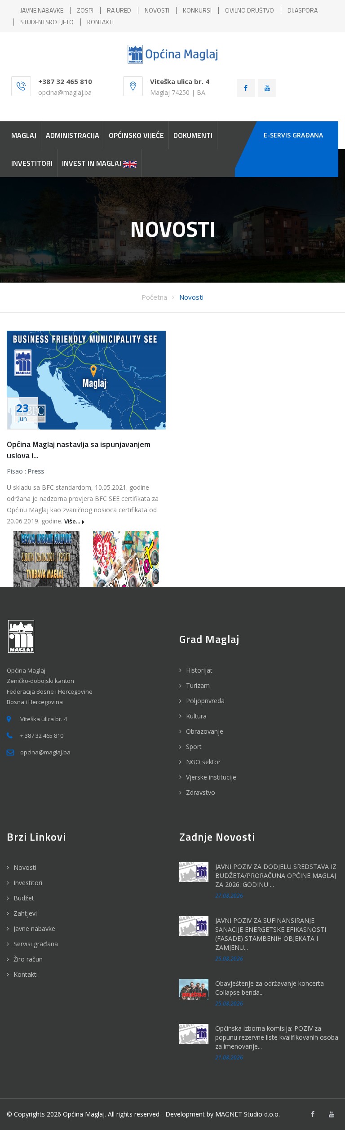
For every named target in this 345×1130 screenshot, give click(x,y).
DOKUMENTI (192, 135)
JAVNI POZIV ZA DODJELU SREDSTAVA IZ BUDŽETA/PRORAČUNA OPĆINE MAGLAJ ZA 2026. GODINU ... (275, 875)
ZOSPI (85, 10)
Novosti (191, 296)
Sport (194, 746)
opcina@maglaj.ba (65, 92)
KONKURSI (197, 10)
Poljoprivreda (205, 700)
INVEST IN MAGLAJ (92, 163)
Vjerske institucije (211, 777)
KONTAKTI (100, 22)
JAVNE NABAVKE (41, 10)
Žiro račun (28, 959)
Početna (154, 296)
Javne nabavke (34, 928)
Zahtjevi (25, 913)
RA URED (119, 10)
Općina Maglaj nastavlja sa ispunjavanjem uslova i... (78, 449)
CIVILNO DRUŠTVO (249, 10)
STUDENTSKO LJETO (47, 22)
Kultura (196, 716)
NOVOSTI (157, 10)
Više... (72, 521)
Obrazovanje (204, 731)
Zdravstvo (200, 792)
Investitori (27, 882)
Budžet (23, 898)
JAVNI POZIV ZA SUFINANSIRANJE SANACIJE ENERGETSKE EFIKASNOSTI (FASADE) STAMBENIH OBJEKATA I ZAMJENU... (270, 934)
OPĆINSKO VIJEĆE (136, 135)
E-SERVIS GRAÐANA (293, 135)
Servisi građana (35, 943)
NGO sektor (203, 762)
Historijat (199, 670)
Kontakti (25, 974)
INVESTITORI (32, 163)
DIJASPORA (303, 10)
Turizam (198, 685)
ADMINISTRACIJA (72, 135)
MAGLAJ (23, 135)
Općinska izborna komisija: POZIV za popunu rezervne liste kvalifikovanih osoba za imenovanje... (276, 1037)
